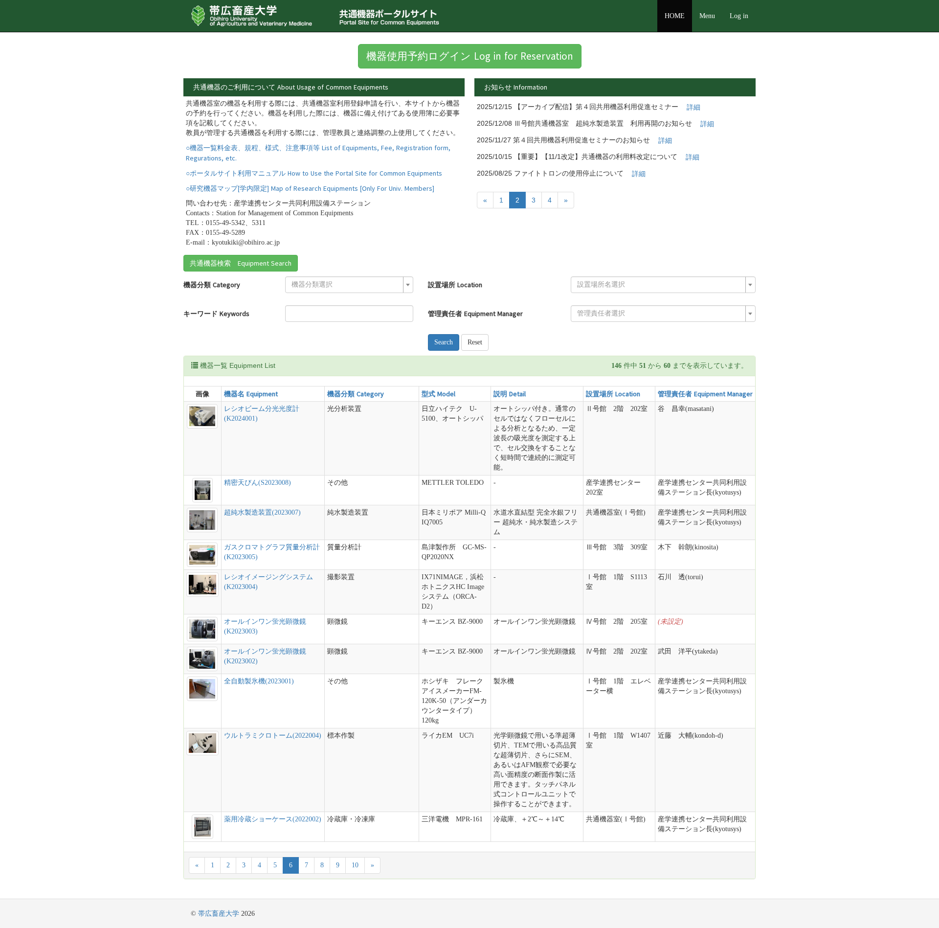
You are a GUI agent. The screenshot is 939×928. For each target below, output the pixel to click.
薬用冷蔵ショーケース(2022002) (272, 819)
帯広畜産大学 (218, 913)
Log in (739, 16)
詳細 (693, 107)
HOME (675, 16)
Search (443, 342)
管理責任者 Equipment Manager (475, 313)
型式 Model (438, 394)
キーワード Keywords (216, 313)
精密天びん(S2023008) (257, 482)
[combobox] (349, 284)
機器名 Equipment (251, 394)
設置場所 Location (455, 285)
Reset (475, 342)
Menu (707, 16)
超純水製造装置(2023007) (262, 512)
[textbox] (346, 285)
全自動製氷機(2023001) (259, 681)
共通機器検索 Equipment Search (240, 263)
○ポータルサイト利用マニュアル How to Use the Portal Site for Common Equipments (314, 173)
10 (355, 865)
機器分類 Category (211, 285)
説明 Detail (509, 394)
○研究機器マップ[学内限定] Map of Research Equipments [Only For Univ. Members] (310, 188)
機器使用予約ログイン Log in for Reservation (469, 56)
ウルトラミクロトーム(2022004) (272, 735)
